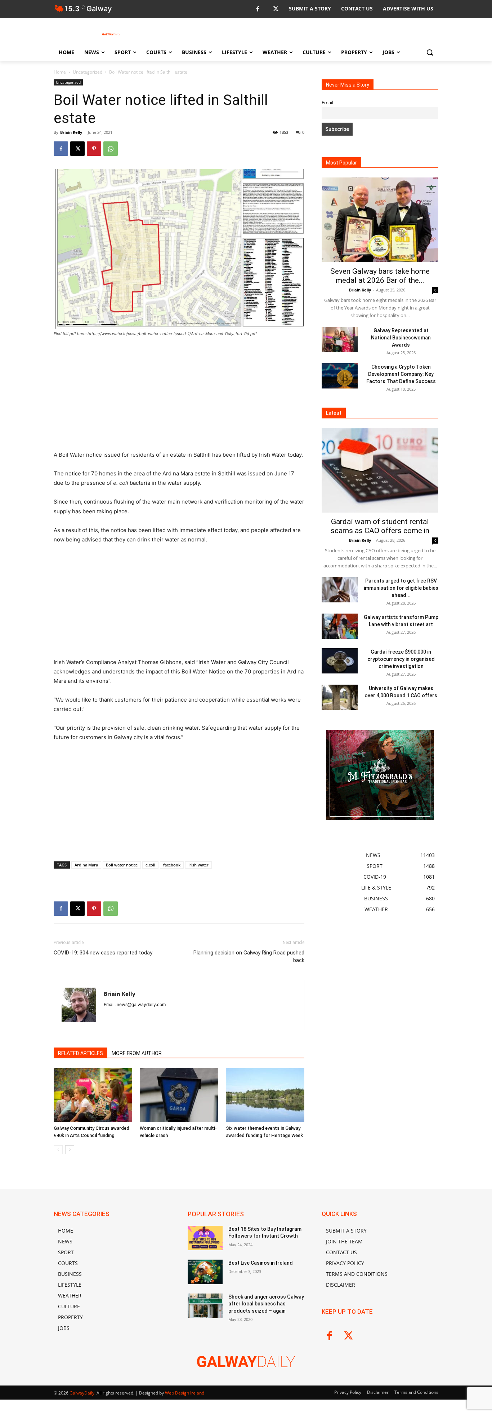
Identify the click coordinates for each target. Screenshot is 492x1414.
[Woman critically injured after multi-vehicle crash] (179, 1095)
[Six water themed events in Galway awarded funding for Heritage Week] (265, 1095)
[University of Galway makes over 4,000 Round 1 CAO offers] (340, 697)
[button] (429, 52)
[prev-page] (58, 1149)
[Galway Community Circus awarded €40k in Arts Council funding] (93, 1095)
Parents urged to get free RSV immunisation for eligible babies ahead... (401, 588)
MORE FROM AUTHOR (137, 1053)
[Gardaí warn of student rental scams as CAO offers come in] (380, 470)
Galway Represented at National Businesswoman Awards (401, 338)
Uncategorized (87, 72)
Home (60, 72)
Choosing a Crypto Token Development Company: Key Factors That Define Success (401, 374)
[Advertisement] (179, 396)
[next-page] (69, 1149)
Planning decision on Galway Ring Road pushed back (248, 956)
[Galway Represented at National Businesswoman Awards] (340, 339)
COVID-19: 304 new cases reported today (103, 952)
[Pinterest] (94, 148)
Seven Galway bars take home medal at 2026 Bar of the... (380, 276)
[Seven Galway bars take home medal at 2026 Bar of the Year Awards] (380, 219)
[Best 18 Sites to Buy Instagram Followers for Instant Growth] (205, 1238)
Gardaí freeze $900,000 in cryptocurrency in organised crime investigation (401, 659)
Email (327, 103)
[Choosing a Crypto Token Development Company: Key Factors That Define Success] (340, 375)
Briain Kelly (71, 132)
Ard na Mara (86, 865)
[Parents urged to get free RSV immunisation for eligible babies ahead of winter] (340, 589)
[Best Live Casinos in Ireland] (205, 1272)
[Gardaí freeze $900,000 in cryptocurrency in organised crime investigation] (340, 660)
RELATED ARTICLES (80, 1053)
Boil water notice (122, 865)
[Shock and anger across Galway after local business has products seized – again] (205, 1306)
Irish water (198, 865)
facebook (171, 865)
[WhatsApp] (110, 148)
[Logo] (111, 34)
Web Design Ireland (184, 1393)
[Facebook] (258, 9)
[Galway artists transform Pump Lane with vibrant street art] (340, 626)
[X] (276, 9)
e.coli (150, 865)
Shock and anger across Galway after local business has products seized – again (266, 1304)
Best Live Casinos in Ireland (260, 1263)
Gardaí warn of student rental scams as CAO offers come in (380, 526)
